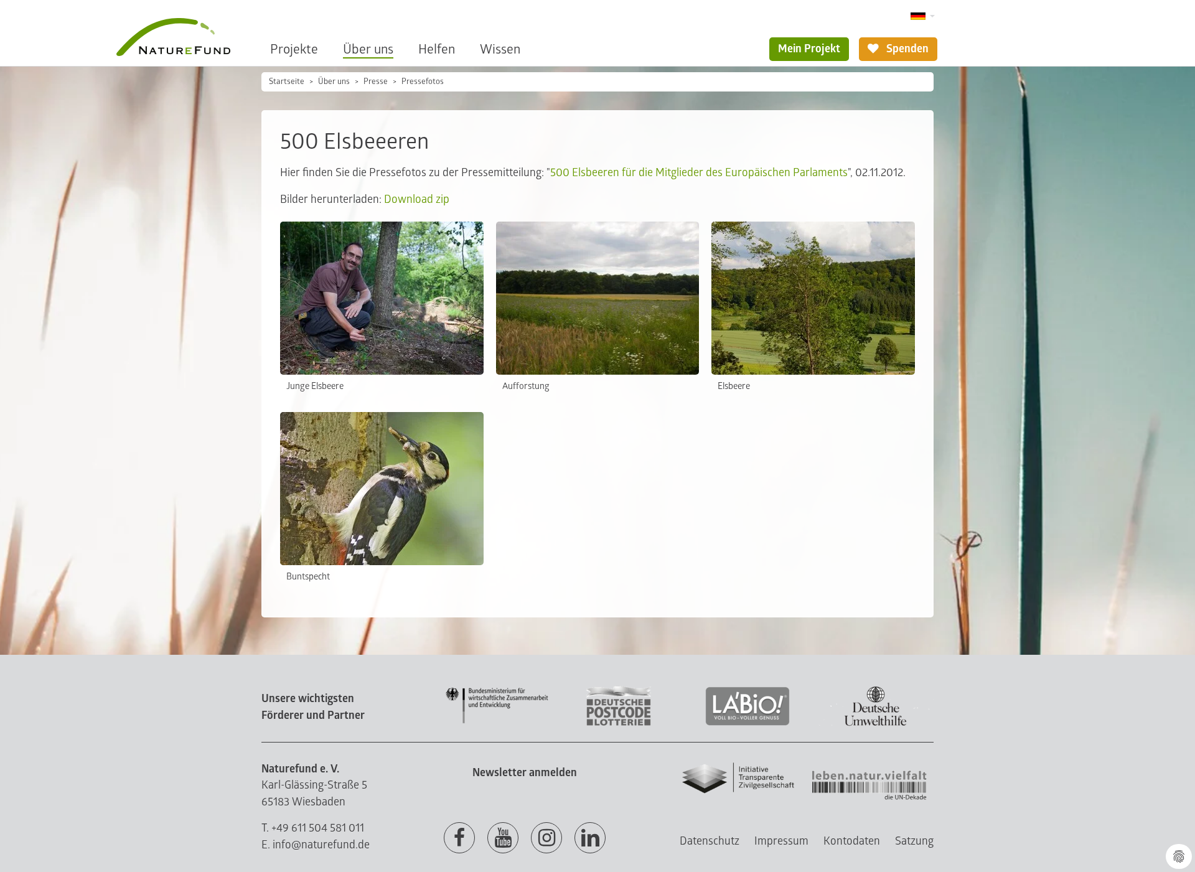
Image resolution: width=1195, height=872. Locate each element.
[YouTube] (502, 838)
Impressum (781, 841)
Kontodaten (851, 841)
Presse (375, 82)
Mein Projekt (809, 48)
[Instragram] (546, 838)
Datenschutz (709, 841)
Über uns (368, 49)
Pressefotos (422, 82)
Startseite (286, 82)
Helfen (436, 49)
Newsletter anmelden (524, 772)
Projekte (294, 49)
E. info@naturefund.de (315, 844)
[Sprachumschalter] (922, 16)
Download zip (416, 199)
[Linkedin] (590, 838)
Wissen (500, 49)
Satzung (914, 841)
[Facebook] (459, 838)
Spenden (906, 48)
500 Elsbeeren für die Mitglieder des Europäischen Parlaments (699, 172)
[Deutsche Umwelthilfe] (876, 723)
